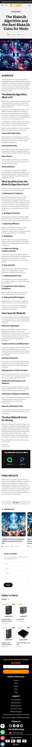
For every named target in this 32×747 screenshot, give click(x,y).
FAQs (16, 689)
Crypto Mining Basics (16, 11)
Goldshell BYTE (20, 619)
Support (16, 686)
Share (17, 502)
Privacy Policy (16, 700)
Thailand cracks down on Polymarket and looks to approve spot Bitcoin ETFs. (13, 541)
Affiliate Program (16, 711)
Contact (16, 680)
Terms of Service (11, 558)
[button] (2, 744)
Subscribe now (16, 671)
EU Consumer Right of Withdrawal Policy (16, 717)
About (16, 692)
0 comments (22, 34)
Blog (16, 683)
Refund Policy (16, 703)
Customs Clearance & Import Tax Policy (16, 714)
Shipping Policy (16, 706)
